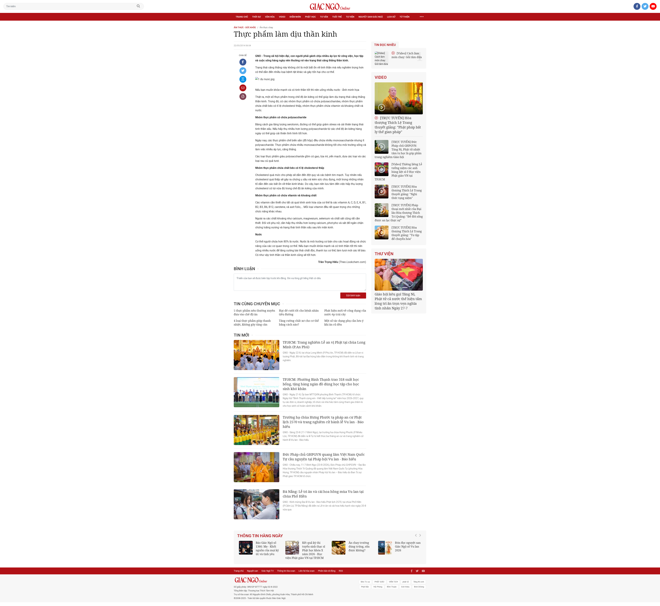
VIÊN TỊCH (393, 582)
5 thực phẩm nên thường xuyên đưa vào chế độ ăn (254, 312)
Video (282, 16)
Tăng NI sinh (418, 582)
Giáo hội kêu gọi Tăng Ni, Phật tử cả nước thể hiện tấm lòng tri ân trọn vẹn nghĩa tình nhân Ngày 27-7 (398, 301)
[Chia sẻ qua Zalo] (242, 79)
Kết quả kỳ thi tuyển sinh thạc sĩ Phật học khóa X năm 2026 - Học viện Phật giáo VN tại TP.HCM (305, 550)
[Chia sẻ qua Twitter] (242, 70)
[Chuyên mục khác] (421, 17)
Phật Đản (365, 587)
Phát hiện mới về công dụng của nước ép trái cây (345, 312)
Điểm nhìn (295, 16)
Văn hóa (270, 16)
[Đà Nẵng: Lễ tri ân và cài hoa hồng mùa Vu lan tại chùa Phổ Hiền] (256, 504)
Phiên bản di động (326, 571)
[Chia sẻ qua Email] (242, 87)
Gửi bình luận (353, 295)
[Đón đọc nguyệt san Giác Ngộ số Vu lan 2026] (385, 548)
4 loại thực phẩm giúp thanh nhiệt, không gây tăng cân (252, 322)
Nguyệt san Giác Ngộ (371, 16)
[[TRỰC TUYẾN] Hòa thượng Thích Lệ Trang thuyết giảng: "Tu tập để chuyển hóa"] (381, 232)
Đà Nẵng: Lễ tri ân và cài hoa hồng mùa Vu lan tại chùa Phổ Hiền (323, 494)
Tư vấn (324, 16)
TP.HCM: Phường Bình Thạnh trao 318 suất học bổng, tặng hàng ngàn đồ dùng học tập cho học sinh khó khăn (321, 384)
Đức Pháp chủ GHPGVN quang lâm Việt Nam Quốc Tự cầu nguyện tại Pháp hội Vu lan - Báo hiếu (324, 456)
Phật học (310, 16)
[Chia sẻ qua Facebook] (242, 62)
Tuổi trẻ (337, 16)
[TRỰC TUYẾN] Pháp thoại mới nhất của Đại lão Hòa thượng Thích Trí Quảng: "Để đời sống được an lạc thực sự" (399, 212)
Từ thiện (404, 16)
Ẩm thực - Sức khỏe (245, 27)
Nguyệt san (252, 571)
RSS (341, 571)
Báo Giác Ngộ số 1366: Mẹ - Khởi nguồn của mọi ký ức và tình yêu (267, 548)
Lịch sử (391, 16)
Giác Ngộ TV (267, 571)
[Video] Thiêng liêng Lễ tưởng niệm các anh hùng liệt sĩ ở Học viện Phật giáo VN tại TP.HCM (398, 171)
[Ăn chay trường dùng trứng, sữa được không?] (338, 548)
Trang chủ (242, 16)
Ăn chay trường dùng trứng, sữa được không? (359, 546)
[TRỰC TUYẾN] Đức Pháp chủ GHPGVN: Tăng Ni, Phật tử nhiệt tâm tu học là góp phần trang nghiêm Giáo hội (398, 149)
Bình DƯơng (419, 587)
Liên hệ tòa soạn (307, 571)
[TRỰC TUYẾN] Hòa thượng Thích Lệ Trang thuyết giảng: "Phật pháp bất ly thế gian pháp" (398, 125)
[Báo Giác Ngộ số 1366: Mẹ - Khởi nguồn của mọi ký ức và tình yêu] (246, 548)
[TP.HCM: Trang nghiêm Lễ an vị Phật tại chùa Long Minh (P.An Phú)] (256, 355)
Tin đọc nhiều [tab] (385, 45)
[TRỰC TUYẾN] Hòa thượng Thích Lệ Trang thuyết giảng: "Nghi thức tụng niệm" (407, 192)
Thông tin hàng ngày (260, 536)
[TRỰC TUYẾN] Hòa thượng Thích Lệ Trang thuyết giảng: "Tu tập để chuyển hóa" (407, 233)
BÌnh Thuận (392, 587)
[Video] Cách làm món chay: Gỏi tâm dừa (407, 55)
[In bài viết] (242, 96)
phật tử (406, 582)
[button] (417, 548)
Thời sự (256, 16)
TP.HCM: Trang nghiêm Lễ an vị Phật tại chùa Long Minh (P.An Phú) (324, 344)
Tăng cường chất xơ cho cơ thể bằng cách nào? (299, 322)
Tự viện (350, 16)
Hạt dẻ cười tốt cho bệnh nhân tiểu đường (299, 312)
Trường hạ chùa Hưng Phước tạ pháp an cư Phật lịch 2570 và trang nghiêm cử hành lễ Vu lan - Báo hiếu (323, 422)
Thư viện (384, 254)
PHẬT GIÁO (379, 582)
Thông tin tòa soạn (286, 571)
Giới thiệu (405, 587)
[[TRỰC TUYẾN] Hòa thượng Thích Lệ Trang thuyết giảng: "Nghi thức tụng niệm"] (381, 191)
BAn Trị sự (365, 582)
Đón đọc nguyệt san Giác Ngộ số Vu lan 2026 (408, 546)
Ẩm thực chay (266, 27)
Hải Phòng (377, 587)
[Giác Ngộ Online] (291, 579)
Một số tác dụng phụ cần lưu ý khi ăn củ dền (344, 322)
